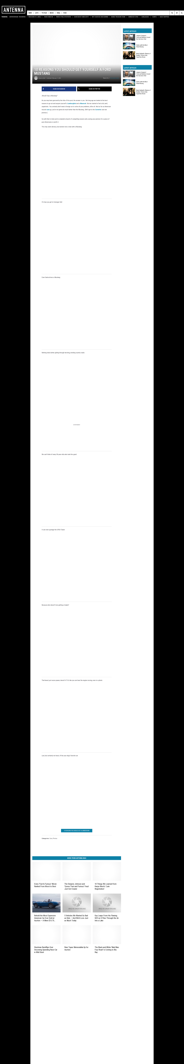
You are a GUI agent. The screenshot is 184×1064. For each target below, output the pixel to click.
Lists (36, 13)
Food (65, 13)
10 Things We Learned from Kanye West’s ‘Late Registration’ (105, 886)
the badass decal (114, 78)
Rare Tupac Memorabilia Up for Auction (76, 948)
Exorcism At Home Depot (81, 17)
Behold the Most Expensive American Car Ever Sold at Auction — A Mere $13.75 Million (45, 918)
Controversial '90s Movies (17, 17)
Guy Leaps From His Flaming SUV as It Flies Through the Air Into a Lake (107, 918)
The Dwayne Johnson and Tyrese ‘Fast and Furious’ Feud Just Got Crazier (76, 886)
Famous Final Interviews (63, 17)
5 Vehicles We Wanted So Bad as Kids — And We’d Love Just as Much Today (76, 918)
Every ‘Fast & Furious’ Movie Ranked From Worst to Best (45, 885)
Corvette (98, 110)
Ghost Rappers (164, 17)
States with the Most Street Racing (141, 46)
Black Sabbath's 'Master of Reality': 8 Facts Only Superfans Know (143, 55)
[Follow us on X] (181, 13)
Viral (58, 13)
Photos (55, 838)
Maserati (83, 103)
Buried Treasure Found (118, 17)
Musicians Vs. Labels (35, 17)
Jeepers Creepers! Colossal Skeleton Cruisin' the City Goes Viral (143, 37)
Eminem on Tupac (133, 17)
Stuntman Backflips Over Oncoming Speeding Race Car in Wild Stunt (45, 949)
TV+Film (44, 13)
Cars (51, 838)
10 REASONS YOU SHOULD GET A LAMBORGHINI (76, 830)
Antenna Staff (41, 78)
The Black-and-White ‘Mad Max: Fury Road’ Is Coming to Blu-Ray (107, 949)
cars (48, 110)
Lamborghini (72, 103)
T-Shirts (154, 17)
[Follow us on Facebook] (177, 13)
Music (52, 13)
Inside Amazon (48, 17)
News (30, 13)
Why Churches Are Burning (100, 17)
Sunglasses (145, 17)
